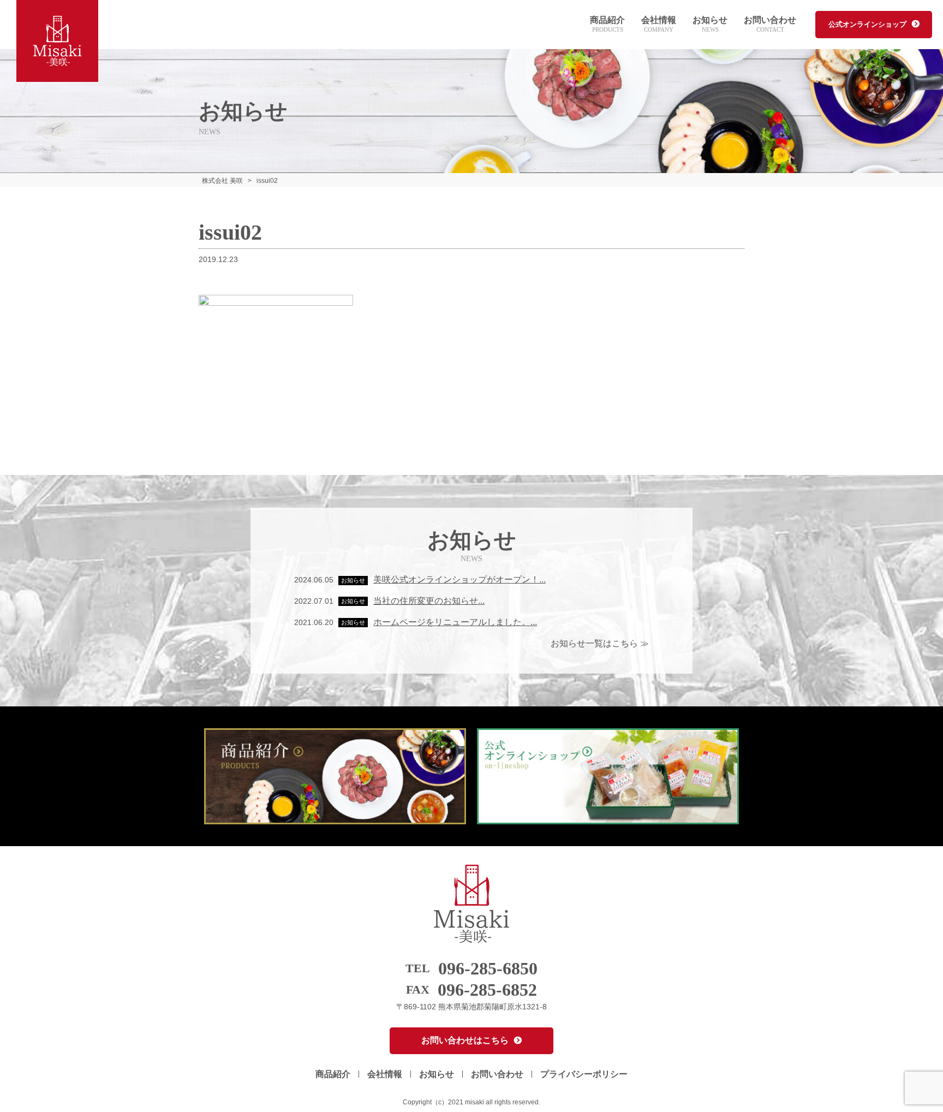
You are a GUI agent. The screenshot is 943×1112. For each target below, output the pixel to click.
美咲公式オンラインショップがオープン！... (459, 579)
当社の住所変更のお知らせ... (429, 600)
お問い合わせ (770, 24)
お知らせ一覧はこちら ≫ (600, 643)
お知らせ (710, 24)
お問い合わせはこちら (465, 1040)
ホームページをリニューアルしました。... (455, 622)
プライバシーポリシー (584, 1074)
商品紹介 (607, 24)
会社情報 (658, 24)
